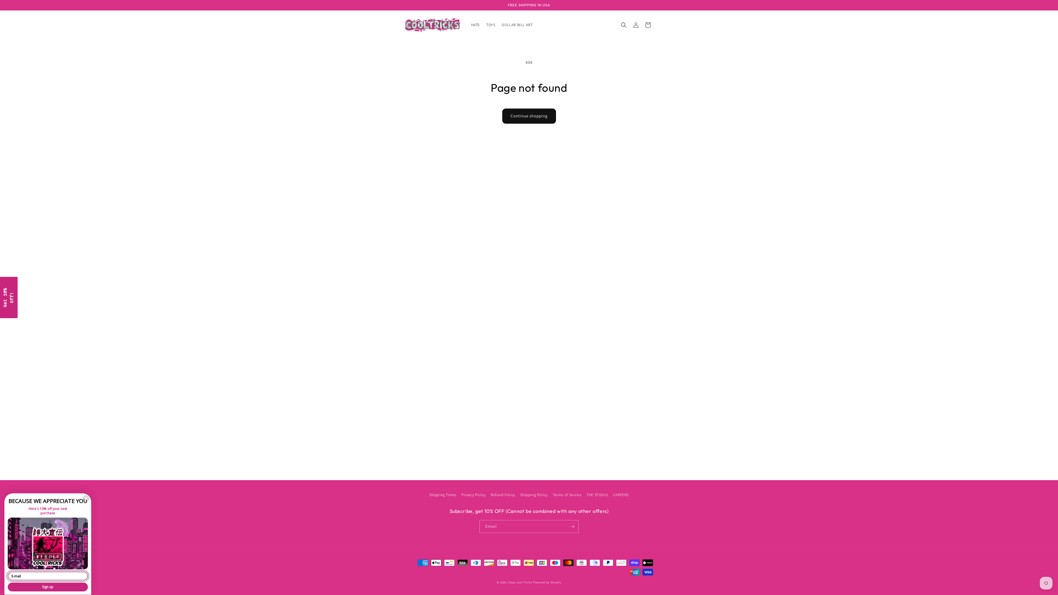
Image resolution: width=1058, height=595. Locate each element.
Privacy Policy (473, 494)
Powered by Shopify (547, 582)
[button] (624, 25)
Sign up (47, 587)
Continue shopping (529, 115)
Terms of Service (567, 494)
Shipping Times (442, 494)
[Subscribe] (572, 526)
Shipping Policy (533, 494)
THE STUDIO (597, 494)
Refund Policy (503, 494)
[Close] (86, 498)
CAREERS (621, 494)
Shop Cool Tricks (520, 582)
